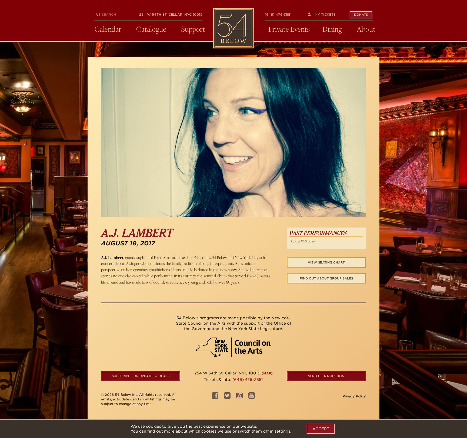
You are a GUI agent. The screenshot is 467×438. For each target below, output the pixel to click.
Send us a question (326, 376)
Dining (332, 29)
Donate (361, 15)
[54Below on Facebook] (215, 397)
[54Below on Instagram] (239, 397)
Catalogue (151, 29)
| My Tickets (323, 14)
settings (282, 431)
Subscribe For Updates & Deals (140, 376)
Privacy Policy (354, 396)
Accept (320, 429)
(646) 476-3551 (278, 14)
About (366, 29)
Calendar (108, 29)
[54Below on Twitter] (227, 397)
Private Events (289, 29)
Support (193, 29)
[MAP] (267, 373)
